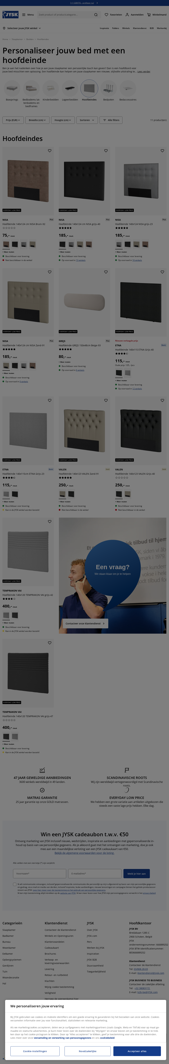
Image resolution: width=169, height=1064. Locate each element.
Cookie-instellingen (35, 1051)
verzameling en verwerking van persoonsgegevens (62, 1037)
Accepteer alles (137, 1051)
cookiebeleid (107, 1037)
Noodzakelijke (87, 1051)
